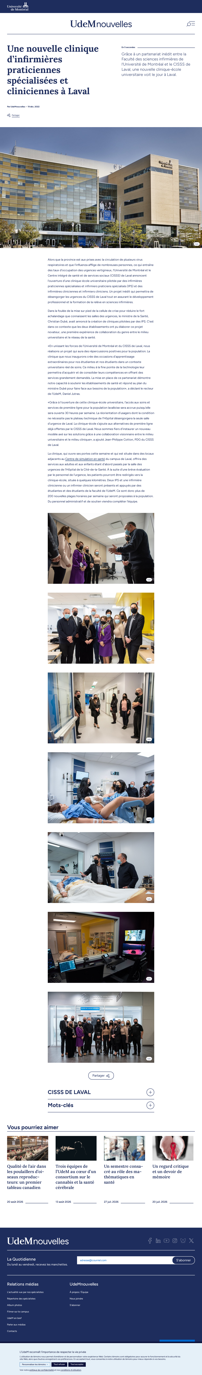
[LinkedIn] (158, 1240)
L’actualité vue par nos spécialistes (25, 1292)
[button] (190, 23)
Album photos (14, 1305)
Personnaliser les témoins (35, 1364)
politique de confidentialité (41, 1370)
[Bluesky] (183, 1240)
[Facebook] (149, 1240)
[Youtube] (166, 1240)
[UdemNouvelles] (101, 23)
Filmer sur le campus (18, 1311)
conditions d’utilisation (70, 1370)
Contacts (12, 1331)
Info (196, 244)
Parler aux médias (16, 1324)
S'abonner (183, 1260)
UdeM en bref (14, 1318)
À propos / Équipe (79, 1292)
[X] (191, 1240)
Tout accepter (77, 1364)
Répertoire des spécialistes (21, 1298)
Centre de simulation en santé (85, 459)
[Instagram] (174, 1240)
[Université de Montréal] (17, 6)
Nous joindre (76, 1298)
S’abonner (75, 1305)
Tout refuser (59, 1364)
